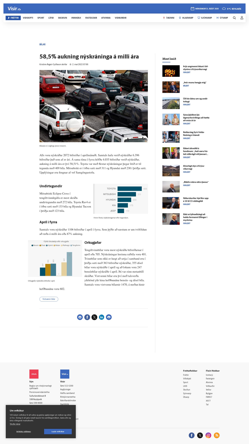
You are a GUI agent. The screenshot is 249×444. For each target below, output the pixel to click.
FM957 (209, 397)
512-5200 (69, 386)
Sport (185, 382)
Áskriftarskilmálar (68, 401)
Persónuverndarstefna (39, 392)
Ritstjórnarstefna (67, 397)
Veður (208, 390)
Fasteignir (210, 379)
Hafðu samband (67, 393)
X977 (208, 401)
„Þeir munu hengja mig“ (194, 83)
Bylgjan (209, 394)
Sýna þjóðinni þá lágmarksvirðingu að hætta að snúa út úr (196, 118)
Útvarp (186, 397)
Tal (207, 405)
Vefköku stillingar (23, 432)
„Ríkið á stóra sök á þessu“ (196, 182)
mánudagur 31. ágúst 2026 (207, 8)
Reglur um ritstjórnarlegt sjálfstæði (40, 387)
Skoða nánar (15, 424)
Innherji (209, 375)
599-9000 (38, 403)
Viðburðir (210, 386)
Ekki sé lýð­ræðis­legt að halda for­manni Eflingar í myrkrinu (195, 217)
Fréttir (186, 375)
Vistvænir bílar (49, 299)
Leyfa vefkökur (58, 432)
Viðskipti (187, 379)
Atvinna (209, 382)
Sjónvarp (187, 394)
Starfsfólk (64, 404)
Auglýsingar (65, 390)
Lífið (185, 386)
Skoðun (186, 390)
